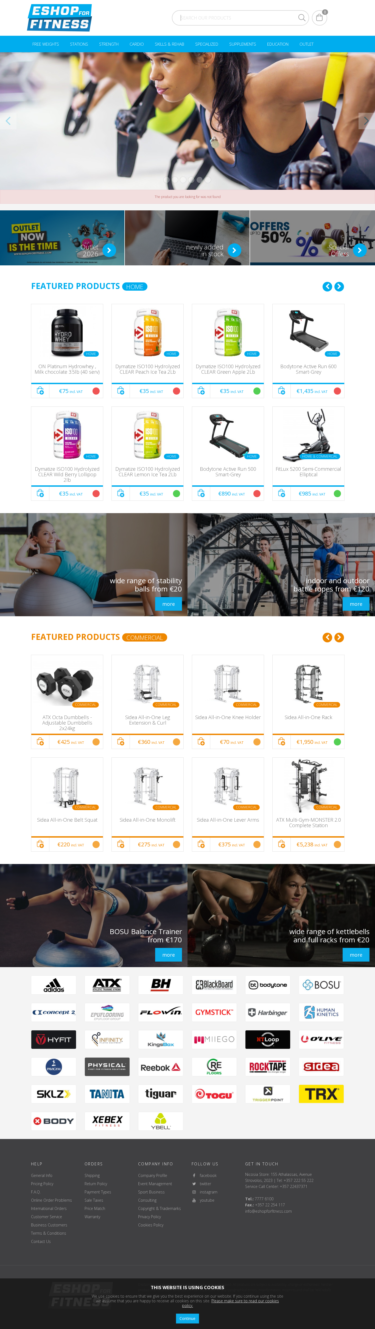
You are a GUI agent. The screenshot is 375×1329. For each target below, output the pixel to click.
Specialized (206, 44)
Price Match (95, 1208)
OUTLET (307, 44)
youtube (205, 1200)
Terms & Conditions (48, 1233)
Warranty (92, 1216)
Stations (79, 44)
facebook (207, 1175)
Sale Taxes (94, 1200)
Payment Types (98, 1192)
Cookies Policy (150, 1225)
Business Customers (49, 1225)
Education (278, 44)
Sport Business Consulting (151, 1196)
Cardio (137, 44)
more (168, 604)
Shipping (92, 1175)
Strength (109, 44)
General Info (41, 1175)
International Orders (49, 1208)
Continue (187, 1318)
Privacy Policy (149, 1216)
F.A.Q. (36, 1192)
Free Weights (45, 44)
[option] (67, 402)
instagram (207, 1192)
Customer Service (46, 1216)
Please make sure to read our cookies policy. (230, 1303)
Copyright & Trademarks (159, 1208)
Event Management (155, 1183)
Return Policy (96, 1183)
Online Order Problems (51, 1200)
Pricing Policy (42, 1183)
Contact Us (41, 1241)
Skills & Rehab (169, 44)
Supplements (242, 44)
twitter (204, 1183)
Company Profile (152, 1175)
